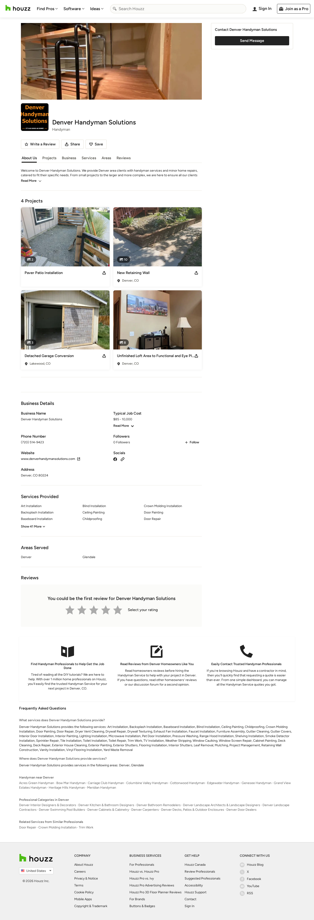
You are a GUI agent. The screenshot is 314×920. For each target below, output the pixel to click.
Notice (93, 878)
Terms (78, 885)
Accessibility (194, 885)
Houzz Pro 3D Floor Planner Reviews (155, 892)
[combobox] (178, 8)
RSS (250, 893)
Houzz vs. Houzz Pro (144, 872)
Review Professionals (200, 872)
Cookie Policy (84, 892)
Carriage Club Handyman (106, 783)
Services (89, 158)
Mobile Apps (83, 899)
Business (69, 158)
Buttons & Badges (142, 906)
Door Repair (27, 827)
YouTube (253, 886)
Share (75, 144)
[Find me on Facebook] (115, 459)
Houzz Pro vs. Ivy (141, 878)
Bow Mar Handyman (71, 783)
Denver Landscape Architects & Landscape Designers (221, 805)
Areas (106, 158)
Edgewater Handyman (223, 783)
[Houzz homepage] (18, 8)
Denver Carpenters (145, 810)
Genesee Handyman (256, 783)
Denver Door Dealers (241, 810)
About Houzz (83, 865)
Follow (194, 442)
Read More (29, 181)
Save (99, 144)
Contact (190, 899)
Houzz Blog (255, 865)
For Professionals (141, 865)
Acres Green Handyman (36, 783)
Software (72, 8)
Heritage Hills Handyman (67, 788)
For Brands (137, 899)
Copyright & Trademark (90, 906)
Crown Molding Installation (57, 827)
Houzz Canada (195, 865)
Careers (80, 872)
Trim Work (86, 827)
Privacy (79, 878)
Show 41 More (31, 526)
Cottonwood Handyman (187, 783)
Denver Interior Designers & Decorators (47, 805)
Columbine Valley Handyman (147, 783)
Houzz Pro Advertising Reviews (151, 885)
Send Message (252, 40)
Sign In (189, 906)
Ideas (95, 8)
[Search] (114, 8)
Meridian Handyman (101, 788)
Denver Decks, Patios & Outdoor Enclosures (192, 810)
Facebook (254, 879)
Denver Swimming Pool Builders (62, 810)
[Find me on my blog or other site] (122, 459)
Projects (49, 158)
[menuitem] (47, 8)
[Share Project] (104, 272)
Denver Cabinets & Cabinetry (108, 810)
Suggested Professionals (202, 878)
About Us (29, 158)
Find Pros (45, 8)
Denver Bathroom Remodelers (159, 805)
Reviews (124, 158)
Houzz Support (195, 892)
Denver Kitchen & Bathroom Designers (106, 805)
